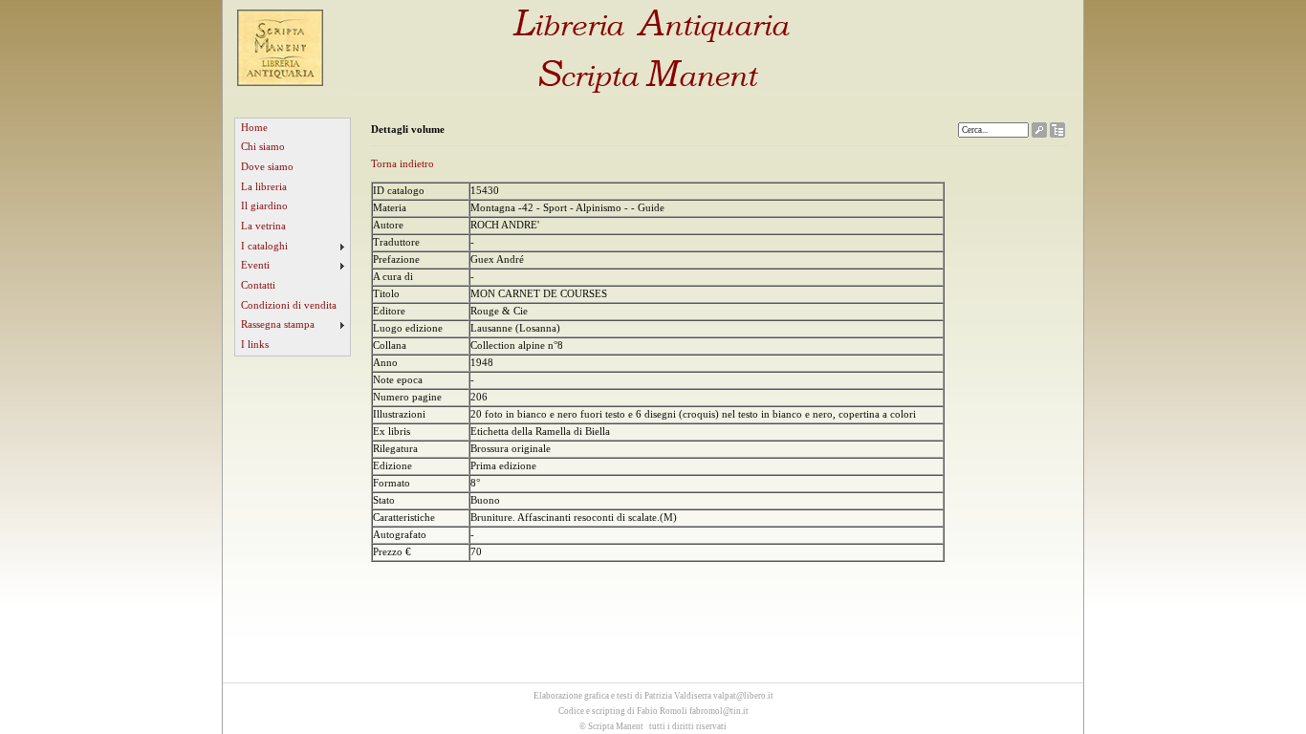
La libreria (264, 187)
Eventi (255, 265)
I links (255, 344)
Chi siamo (263, 146)
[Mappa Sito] (1057, 133)
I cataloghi (264, 246)
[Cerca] (1039, 133)
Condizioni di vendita (289, 305)
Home (254, 127)
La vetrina (263, 226)
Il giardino (264, 206)
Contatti (258, 285)
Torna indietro (402, 164)
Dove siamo (267, 167)
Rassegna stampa (278, 324)
